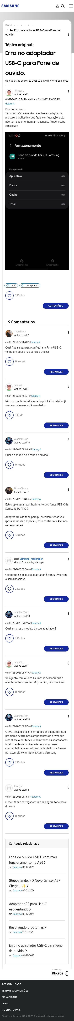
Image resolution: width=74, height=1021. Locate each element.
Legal (5, 1003)
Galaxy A (9, 103)
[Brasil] (10, 5)
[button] (62, 91)
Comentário (55, 305)
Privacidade (10, 997)
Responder (56, 371)
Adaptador (32, 285)
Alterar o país (11, 1009)
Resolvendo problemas (26, 927)
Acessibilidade (11, 984)
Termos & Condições (15, 990)
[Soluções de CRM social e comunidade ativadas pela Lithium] (60, 972)
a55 (14, 285)
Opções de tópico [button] (62, 34)
